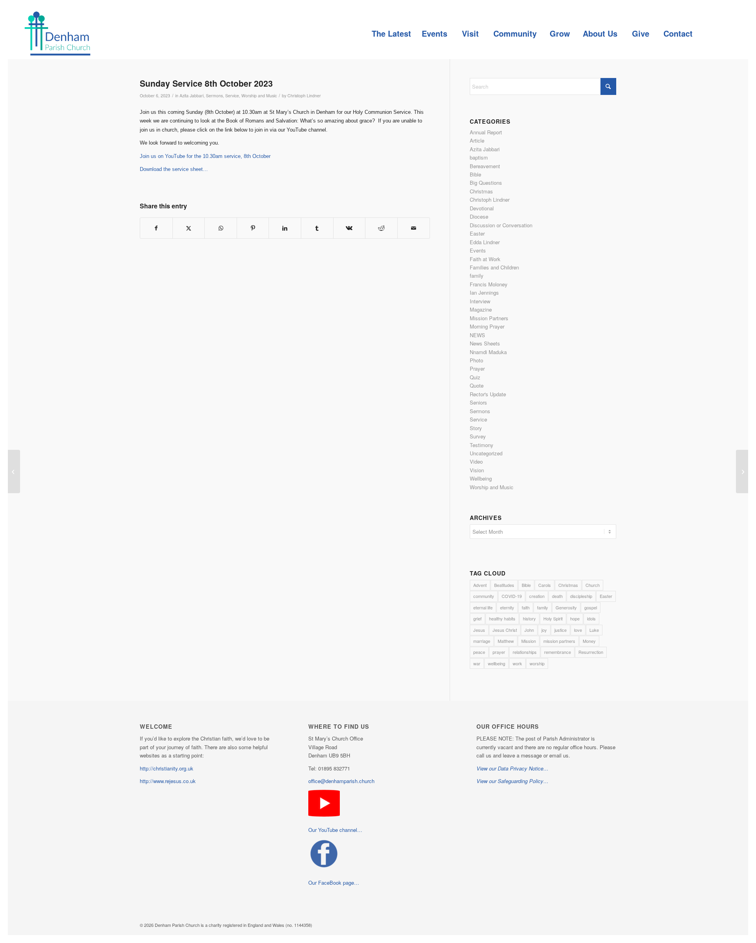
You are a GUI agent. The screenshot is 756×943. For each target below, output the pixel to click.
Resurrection (590, 652)
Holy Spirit (553, 618)
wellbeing (496, 663)
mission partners (559, 641)
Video (476, 461)
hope (575, 618)
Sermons (214, 95)
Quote (477, 385)
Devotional (482, 208)
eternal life (483, 607)
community (483, 596)
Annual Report (486, 132)
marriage (481, 641)
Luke (594, 630)
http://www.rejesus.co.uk (168, 781)
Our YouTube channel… (335, 829)
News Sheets (485, 343)
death (557, 596)
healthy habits (502, 618)
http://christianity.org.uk (166, 768)
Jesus (479, 630)
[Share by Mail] (414, 228)
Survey (478, 436)
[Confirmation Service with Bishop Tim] (14, 471)
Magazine (481, 309)
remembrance (557, 652)
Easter (477, 233)
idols (591, 618)
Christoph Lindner (304, 95)
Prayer (477, 368)
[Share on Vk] (349, 228)
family (477, 275)
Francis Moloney (489, 284)
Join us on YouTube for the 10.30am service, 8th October (205, 156)
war (476, 663)
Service (232, 95)
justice (560, 630)
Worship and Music (259, 95)
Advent (480, 585)
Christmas (481, 191)
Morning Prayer (487, 326)
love (578, 630)
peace (479, 652)
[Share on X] (189, 228)
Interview (480, 301)
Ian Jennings (484, 292)
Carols (544, 585)
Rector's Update (488, 394)
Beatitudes (504, 585)
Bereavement (485, 166)
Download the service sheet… (174, 169)
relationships (525, 652)
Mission (528, 641)
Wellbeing (481, 478)
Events (478, 250)
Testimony (481, 445)
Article (477, 140)
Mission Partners (489, 318)
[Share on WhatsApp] (221, 228)
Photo (476, 360)
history (529, 618)
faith (526, 607)
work (517, 663)
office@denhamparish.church (341, 781)
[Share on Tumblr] (317, 228)
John (529, 630)
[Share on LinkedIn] (285, 228)
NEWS (477, 335)
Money (589, 641)
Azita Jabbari (192, 95)
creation (537, 596)
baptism (479, 157)
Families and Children (494, 267)
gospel (590, 607)
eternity (507, 607)
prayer (499, 652)
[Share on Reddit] (381, 228)
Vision (477, 470)
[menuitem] (391, 33)
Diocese (479, 216)
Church (593, 585)
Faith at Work (485, 259)
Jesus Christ (505, 630)
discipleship (581, 596)
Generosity (566, 607)
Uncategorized (486, 453)
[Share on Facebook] (156, 228)
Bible (475, 174)
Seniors (478, 402)
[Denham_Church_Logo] (57, 33)
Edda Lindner (485, 242)
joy (544, 630)
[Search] (715, 33)
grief (477, 618)
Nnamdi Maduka (488, 352)
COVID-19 (512, 596)
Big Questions (486, 182)
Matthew (506, 641)
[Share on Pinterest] (253, 228)
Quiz (475, 377)
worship (537, 663)
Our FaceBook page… (333, 882)
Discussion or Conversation (501, 225)
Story (476, 428)
